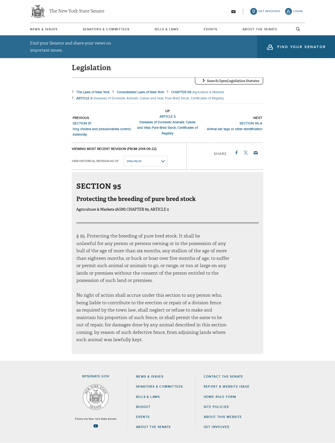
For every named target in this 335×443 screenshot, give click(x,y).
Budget (143, 407)
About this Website (223, 417)
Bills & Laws (167, 29)
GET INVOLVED (217, 427)
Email (255, 152)
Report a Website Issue (227, 386)
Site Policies (216, 407)
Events (210, 29)
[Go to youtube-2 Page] (95, 426)
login (298, 11)
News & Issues (43, 29)
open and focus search (298, 30)
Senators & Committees (106, 29)
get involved (269, 11)
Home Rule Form (220, 397)
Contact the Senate (223, 376)
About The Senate (259, 29)
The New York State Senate (76, 11)
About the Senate (153, 427)
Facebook (236, 152)
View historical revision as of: (95, 161)
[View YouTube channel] (233, 12)
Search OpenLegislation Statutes (233, 81)
